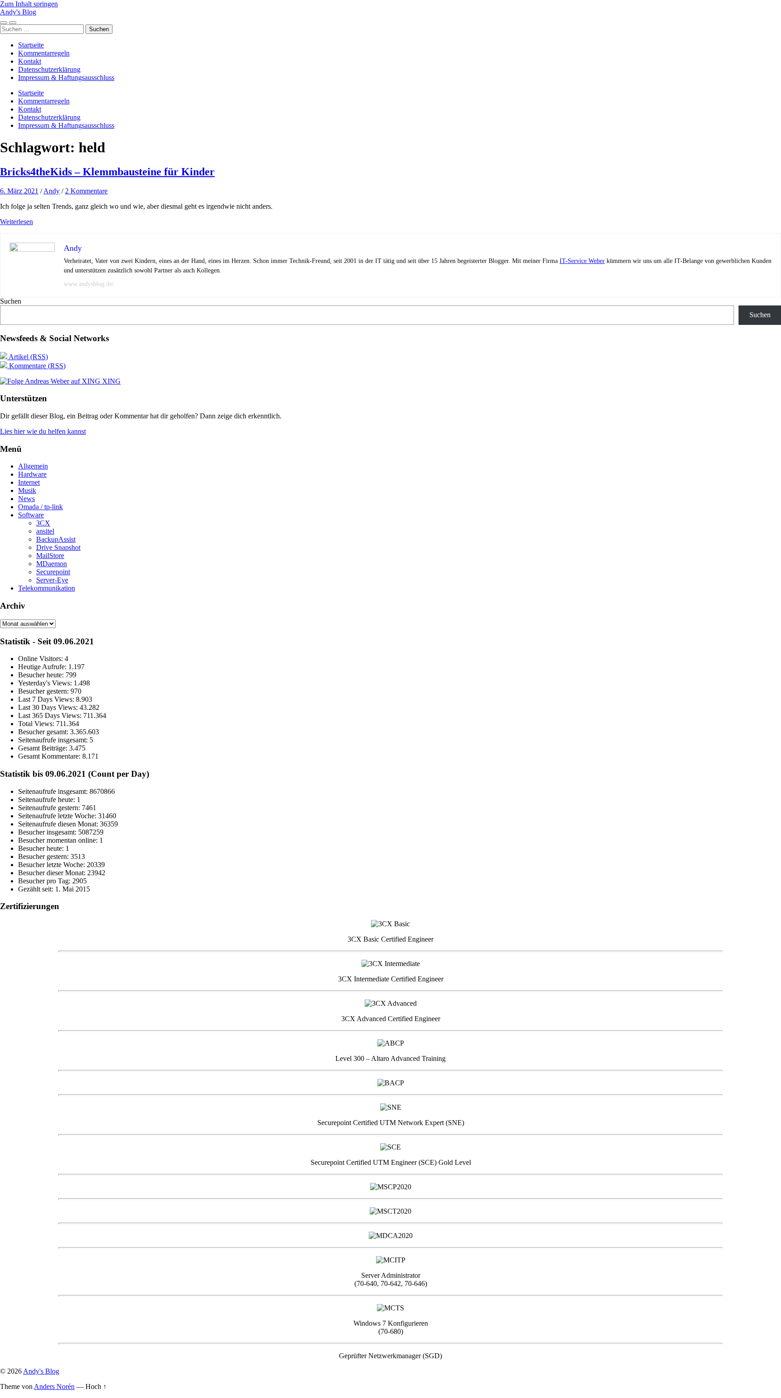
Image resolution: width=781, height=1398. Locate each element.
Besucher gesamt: (44, 732)
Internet (29, 482)
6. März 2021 (19, 191)
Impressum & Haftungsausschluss (66, 77)
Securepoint (53, 572)
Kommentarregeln (44, 53)
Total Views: (37, 723)
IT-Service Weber (582, 261)
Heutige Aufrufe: (43, 667)
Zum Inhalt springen (29, 4)
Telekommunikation (46, 588)
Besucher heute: (42, 675)
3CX (43, 523)
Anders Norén (54, 1386)
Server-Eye (52, 580)
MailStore (50, 555)
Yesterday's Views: (46, 683)
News (26, 498)
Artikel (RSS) (27, 357)
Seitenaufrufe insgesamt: (53, 740)
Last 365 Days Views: (50, 715)
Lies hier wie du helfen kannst (43, 431)
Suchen (10, 301)
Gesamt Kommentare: (50, 756)
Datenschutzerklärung (49, 69)
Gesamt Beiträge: (43, 748)
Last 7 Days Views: (47, 699)
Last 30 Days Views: (49, 707)
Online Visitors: (41, 658)
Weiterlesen (16, 221)
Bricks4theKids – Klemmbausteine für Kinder (107, 172)
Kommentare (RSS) (36, 366)
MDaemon (51, 564)
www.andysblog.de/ (89, 284)
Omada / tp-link (40, 507)
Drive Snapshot (58, 547)
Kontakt (29, 61)
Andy (51, 191)
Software (31, 515)
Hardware (32, 474)
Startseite (31, 45)
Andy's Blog (18, 12)
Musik (27, 490)
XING (110, 381)
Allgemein (33, 466)
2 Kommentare (86, 191)
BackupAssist (55, 539)
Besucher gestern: (44, 691)
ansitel (45, 531)
